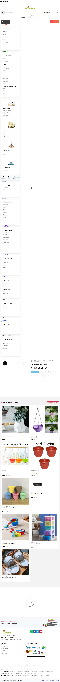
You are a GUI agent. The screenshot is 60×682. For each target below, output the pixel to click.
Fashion (4, 276)
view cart (32, 16)
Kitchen (4, 51)
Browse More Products (53, 402)
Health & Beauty (41, 360)
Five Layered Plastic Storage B (37, 543)
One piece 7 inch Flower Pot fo (8, 436)
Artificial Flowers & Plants (35, 470)
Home (32, 360)
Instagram (52, 680)
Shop (35, 360)
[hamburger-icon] (31, 188)
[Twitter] (37, 631)
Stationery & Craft (6, 335)
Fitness (4, 181)
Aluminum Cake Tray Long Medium (38, 493)
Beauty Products (49, 360)
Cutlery (3, 541)
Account (23, 17)
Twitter (47, 680)
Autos (4, 317)
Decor (4, 98)
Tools (4, 299)
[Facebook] (34, 631)
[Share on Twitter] (43, 376)
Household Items (34, 542)
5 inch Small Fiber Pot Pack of (8, 507)
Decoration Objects (5, 576)
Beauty (4, 198)
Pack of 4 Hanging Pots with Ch (8, 472)
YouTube (57, 680)
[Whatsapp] (31, 631)
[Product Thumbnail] (25, 362)
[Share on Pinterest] (46, 376)
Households (5, 254)
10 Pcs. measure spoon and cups (8, 543)
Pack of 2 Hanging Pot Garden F (37, 436)
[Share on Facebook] (41, 376)
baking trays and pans (34, 492)
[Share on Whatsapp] (38, 376)
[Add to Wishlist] (48, 372)
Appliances (5, 226)
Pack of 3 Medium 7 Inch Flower (37, 472)
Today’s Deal (55, 21)
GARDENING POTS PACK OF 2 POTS (9, 577)
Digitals (4, 320)
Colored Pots (4, 470)
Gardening (5, 25)
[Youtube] (40, 631)
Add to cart (34, 371)
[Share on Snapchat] (49, 376)
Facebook (42, 680)
